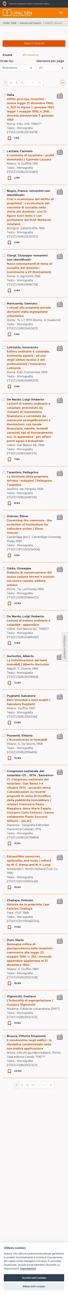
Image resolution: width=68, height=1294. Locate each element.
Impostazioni (28, 1268)
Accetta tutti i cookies (34, 1277)
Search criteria (64, 647)
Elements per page (50, 61)
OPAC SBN (9, 23)
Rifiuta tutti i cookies (34, 1286)
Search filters (33, 43)
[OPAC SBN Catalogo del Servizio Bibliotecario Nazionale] (7, 12)
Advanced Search (30, 23)
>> (39, 82)
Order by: (7, 61)
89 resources (31, 54)
